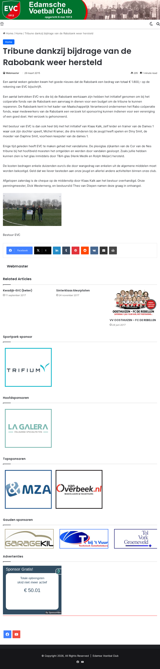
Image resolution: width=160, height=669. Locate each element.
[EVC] (80, 10)
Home (9, 33)
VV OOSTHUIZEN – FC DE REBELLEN (133, 320)
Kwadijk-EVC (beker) (17, 290)
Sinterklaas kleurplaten (73, 290)
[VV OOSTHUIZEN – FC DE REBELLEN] (133, 303)
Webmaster (12, 73)
